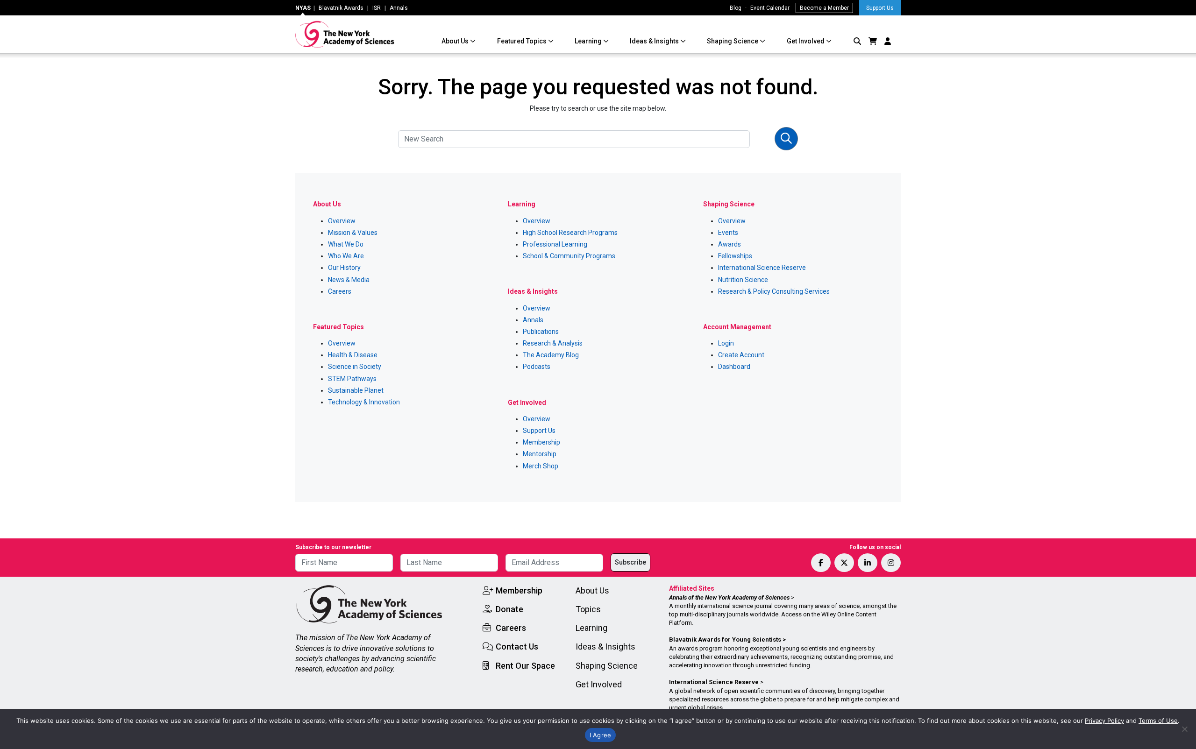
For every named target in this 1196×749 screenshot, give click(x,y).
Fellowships (735, 256)
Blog (735, 8)
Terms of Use (1158, 720)
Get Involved (806, 41)
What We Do (345, 244)
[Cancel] (1184, 729)
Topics (588, 609)
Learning (589, 41)
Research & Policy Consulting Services (774, 291)
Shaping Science (733, 41)
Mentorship (539, 454)
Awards (729, 244)
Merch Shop (540, 466)
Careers (339, 291)
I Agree (601, 735)
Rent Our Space (525, 666)
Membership (541, 442)
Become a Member (824, 8)
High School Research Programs (570, 232)
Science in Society (354, 366)
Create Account (741, 355)
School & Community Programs (569, 256)
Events (728, 232)
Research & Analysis (553, 343)
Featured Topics (522, 41)
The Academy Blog (551, 355)
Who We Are (346, 256)
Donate (509, 609)
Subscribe (630, 562)
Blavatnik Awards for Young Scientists (725, 639)
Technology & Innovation (364, 402)
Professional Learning (555, 244)
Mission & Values (352, 232)
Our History (344, 267)
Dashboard (734, 366)
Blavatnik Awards (341, 8)
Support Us (880, 8)
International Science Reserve (762, 267)
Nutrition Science (743, 279)
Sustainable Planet (356, 390)
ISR (376, 8)
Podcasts (536, 366)
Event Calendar (770, 8)
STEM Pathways (352, 378)
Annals (399, 8)
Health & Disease (352, 355)
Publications (541, 331)
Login (726, 343)
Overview (342, 221)
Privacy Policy (1104, 720)
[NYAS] (345, 34)
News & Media (349, 279)
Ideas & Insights (655, 41)
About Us (455, 41)
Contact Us (517, 646)
